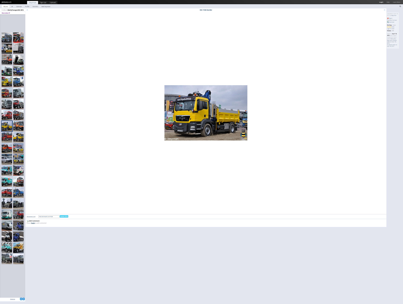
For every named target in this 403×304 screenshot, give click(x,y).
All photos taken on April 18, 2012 (392, 45)
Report (390, 18)
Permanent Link (31, 216)
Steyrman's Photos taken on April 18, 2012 (392, 41)
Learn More (396, 2)
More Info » (393, 38)
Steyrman (32, 2)
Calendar (19, 6)
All (12, 6)
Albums (5, 6)
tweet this (64, 216)
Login (381, 2)
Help (388, 2)
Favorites (35, 6)
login (33, 223)
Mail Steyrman (46, 6)
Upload (53, 2)
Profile (27, 6)
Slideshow (12, 299)
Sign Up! (43, 2)
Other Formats (393, 20)
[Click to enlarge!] (205, 112)
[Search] (400, 6)
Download (391, 22)
